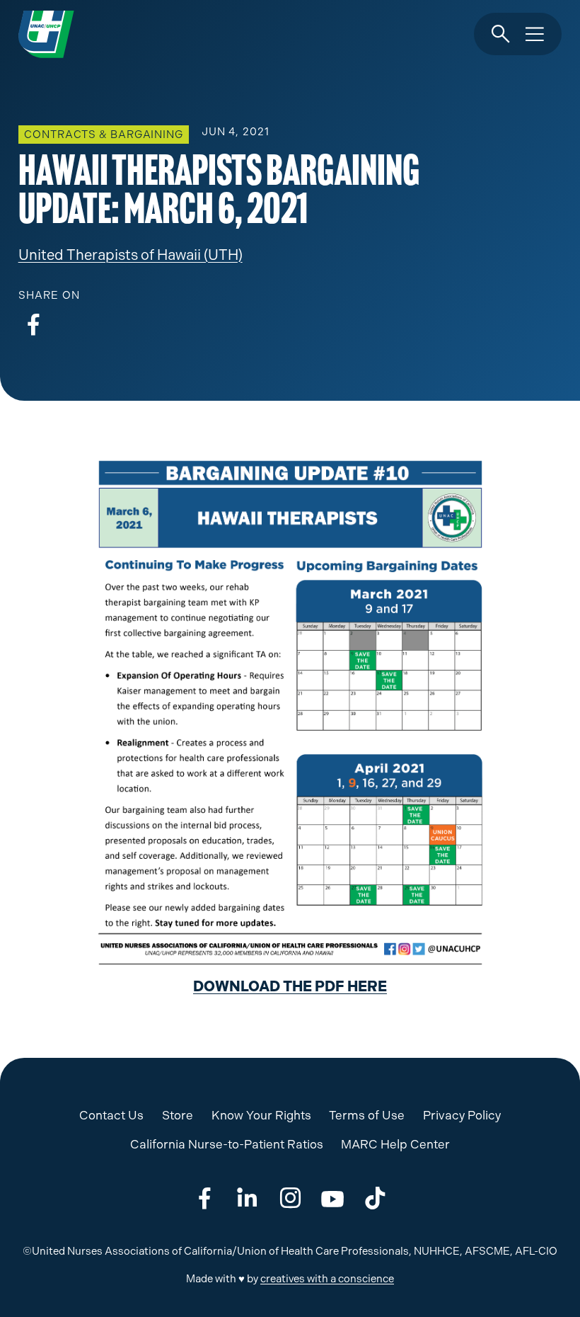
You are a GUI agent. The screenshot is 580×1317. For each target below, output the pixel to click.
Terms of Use (367, 1115)
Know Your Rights (261, 1115)
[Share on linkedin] (247, 1199)
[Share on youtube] (333, 1199)
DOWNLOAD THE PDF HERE (290, 986)
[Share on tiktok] (375, 1199)
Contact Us (111, 1115)
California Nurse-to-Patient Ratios (226, 1144)
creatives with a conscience (327, 1278)
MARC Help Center (395, 1144)
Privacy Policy (462, 1115)
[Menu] (535, 34)
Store (177, 1115)
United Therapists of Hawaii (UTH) (130, 254)
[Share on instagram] (290, 1199)
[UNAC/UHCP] (46, 34)
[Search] (501, 34)
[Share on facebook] (33, 325)
